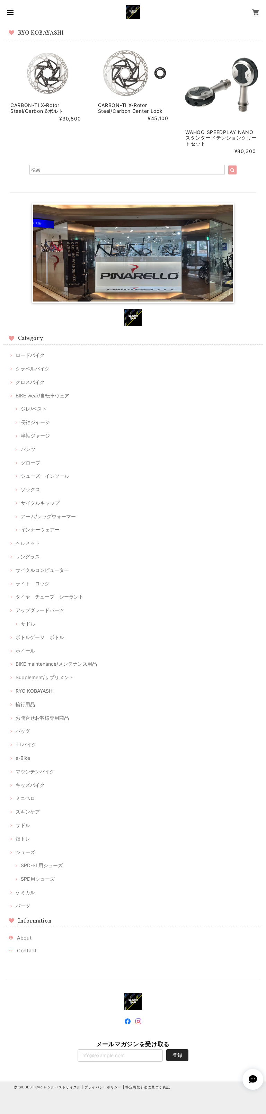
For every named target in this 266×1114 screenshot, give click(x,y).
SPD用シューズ (38, 879)
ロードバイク (30, 355)
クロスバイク (30, 382)
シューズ (25, 852)
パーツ (23, 906)
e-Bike (23, 758)
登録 (177, 1055)
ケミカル (25, 892)
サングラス (28, 556)
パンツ (28, 449)
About (24, 938)
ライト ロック (33, 583)
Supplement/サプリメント (45, 677)
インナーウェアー (40, 529)
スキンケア (28, 812)
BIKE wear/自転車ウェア (42, 395)
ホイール (25, 651)
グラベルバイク (33, 368)
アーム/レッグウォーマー (48, 516)
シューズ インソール (45, 476)
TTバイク (26, 744)
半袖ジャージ (35, 436)
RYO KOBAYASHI (35, 691)
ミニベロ (25, 798)
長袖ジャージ (35, 422)
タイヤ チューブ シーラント (49, 597)
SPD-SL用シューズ (42, 865)
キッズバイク (30, 785)
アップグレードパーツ (40, 610)
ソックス (30, 489)
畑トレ (23, 839)
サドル (28, 624)
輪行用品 (25, 704)
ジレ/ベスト (34, 409)
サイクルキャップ (40, 503)
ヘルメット (28, 543)
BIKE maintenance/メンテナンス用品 (56, 664)
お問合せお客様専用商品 (42, 718)
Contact (27, 950)
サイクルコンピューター (42, 570)
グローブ (30, 463)
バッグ (23, 731)
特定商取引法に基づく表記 (147, 1087)
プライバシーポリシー (103, 1087)
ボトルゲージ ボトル (40, 637)
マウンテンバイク (35, 771)
